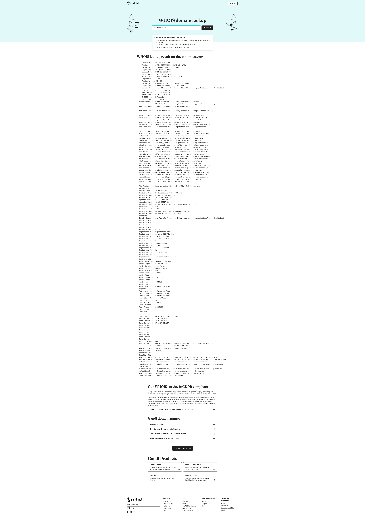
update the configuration (200, 40)
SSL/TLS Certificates (189, 506)
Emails (184, 503)
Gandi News (167, 508)
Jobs (164, 510)
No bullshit (166, 506)
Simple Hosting (187, 508)
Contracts (224, 505)
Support (204, 503)
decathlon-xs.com (162, 37)
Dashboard (232, 3)
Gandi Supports (168, 503)
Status (204, 501)
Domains (185, 501)
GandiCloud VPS (187, 510)
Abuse (223, 503)
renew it (166, 44)
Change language (133, 504)
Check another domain (182, 448)
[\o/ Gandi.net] (143, 499)
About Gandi (167, 501)
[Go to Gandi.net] (133, 3)
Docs (203, 506)
